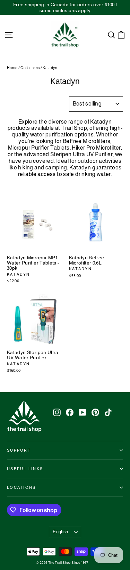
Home (12, 68)
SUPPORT (19, 450)
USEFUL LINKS (25, 469)
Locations (21, 487)
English (60, 531)
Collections (30, 68)
